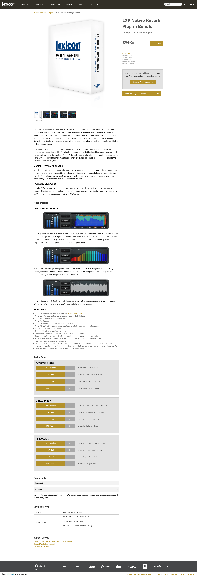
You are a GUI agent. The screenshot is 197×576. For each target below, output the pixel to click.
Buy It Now (156, 43)
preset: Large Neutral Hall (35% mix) (91, 412)
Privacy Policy (174, 574)
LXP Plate (50, 381)
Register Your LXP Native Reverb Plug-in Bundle (53, 541)
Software (38, 489)
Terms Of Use (184, 574)
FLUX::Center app (75, 313)
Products (23, 4)
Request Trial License (142, 82)
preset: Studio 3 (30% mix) (87, 464)
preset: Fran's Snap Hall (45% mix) (90, 450)
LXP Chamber (50, 368)
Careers (166, 574)
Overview (126, 53)
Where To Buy (39, 4)
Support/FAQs (128, 64)
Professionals (55, 4)
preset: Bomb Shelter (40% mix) (89, 368)
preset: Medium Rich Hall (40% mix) (90, 375)
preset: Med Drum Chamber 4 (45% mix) (92, 443)
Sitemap (192, 574)
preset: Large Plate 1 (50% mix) (89, 381)
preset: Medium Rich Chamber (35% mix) (92, 405)
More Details (128, 55)
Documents (39, 483)
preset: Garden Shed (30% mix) (88, 388)
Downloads (127, 59)
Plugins (50, 13)
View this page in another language (140, 93)
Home (36, 13)
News (68, 4)
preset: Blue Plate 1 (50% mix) (88, 419)
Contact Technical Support (44, 544)
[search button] (184, 3)
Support (93, 4)
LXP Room (50, 388)
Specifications (128, 61)
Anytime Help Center (42, 546)
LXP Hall (50, 375)
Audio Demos (128, 57)
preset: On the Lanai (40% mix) (88, 426)
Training (81, 4)
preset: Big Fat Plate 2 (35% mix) (89, 457)
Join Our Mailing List (133, 574)
